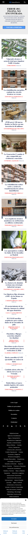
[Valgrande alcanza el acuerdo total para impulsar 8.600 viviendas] (14, 49)
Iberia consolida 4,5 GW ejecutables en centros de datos (14, 359)
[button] (25, 500)
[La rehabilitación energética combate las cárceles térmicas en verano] (14, 80)
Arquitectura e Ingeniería (14, 327)
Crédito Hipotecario (13, 300)
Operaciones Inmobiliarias (14, 341)
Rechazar (14, 523)
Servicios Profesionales (14, 257)
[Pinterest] (16, 426)
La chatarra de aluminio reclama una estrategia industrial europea (14, 284)
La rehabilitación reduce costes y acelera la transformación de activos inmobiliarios (14, 187)
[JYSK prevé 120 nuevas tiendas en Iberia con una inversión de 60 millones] (14, 112)
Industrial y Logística (14, 389)
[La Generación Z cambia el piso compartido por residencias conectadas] (14, 144)
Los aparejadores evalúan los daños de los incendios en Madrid (14, 252)
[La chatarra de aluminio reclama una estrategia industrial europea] (14, 273)
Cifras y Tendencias (13, 364)
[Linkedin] (12, 426)
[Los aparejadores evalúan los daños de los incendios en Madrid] (14, 241)
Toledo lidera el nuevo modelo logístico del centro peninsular (14, 385)
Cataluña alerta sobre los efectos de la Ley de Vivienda (14, 371)
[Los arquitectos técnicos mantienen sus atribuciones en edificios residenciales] (14, 209)
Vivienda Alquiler (11, 160)
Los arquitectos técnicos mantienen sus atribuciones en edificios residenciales (14, 220)
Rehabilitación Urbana (13, 193)
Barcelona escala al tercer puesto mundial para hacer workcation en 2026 (14, 348)
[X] (24, 426)
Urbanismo (11, 65)
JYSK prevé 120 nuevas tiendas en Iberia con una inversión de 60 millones (14, 124)
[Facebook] (3, 426)
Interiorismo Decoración (14, 128)
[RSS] (20, 426)
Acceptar (14, 519)
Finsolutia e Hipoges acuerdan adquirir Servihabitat (14, 335)
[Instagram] (7, 426)
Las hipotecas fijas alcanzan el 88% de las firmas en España (14, 296)
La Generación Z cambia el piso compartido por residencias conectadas (14, 156)
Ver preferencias (14, 527)
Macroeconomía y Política (13, 376)
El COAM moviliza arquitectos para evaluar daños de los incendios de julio (14, 321)
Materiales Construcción (13, 289)
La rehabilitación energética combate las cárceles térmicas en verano (14, 92)
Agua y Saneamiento (13, 312)
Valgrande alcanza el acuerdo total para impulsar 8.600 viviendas (14, 61)
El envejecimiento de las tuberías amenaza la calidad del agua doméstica (14, 308)
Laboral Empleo (11, 352)
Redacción (18, 65)
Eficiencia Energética (14, 96)
